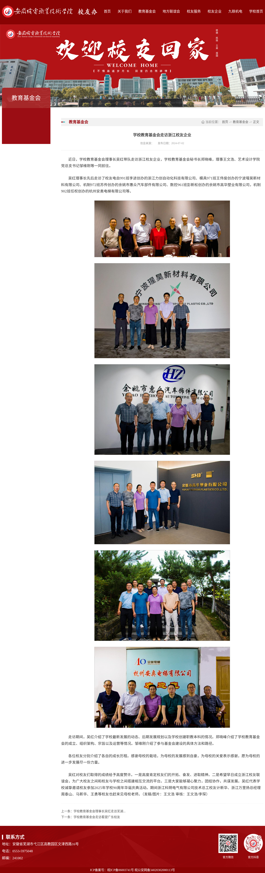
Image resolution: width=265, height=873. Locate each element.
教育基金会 (147, 11)
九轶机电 (235, 11)
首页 (107, 11)
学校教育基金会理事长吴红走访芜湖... (100, 811)
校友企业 (215, 11)
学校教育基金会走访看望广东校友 (97, 817)
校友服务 (194, 11)
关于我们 (125, 11)
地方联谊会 (171, 11)
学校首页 (256, 11)
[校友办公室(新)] (53, 11)
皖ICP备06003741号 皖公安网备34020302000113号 (141, 870)
